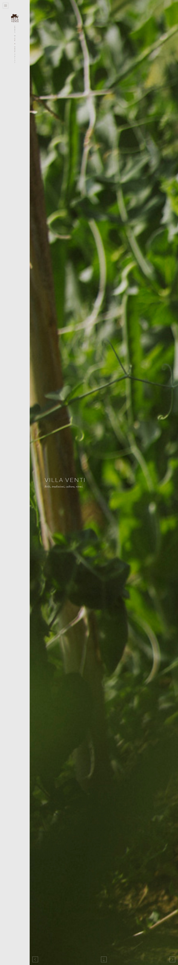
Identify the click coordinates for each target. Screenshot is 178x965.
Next (172, 959)
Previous (35, 959)
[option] (104, 482)
